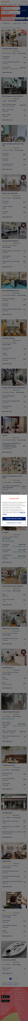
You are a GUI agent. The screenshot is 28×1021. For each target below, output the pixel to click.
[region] (14, 510)
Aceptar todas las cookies (14, 518)
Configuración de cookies (14, 522)
